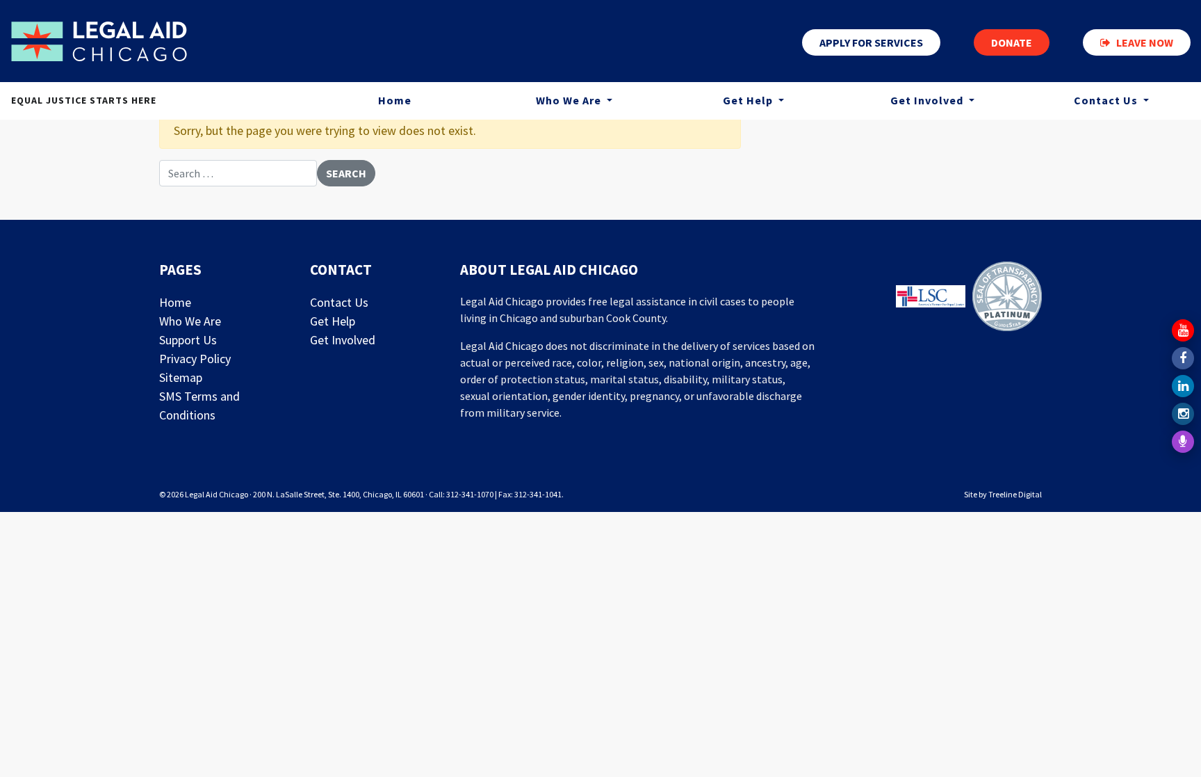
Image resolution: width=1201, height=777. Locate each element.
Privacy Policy (195, 359)
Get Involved (928, 100)
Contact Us (1107, 100)
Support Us (188, 340)
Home (394, 100)
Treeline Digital (1015, 494)
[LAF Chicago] (99, 41)
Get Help (749, 100)
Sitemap (180, 377)
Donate (1011, 42)
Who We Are (570, 100)
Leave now (1144, 42)
